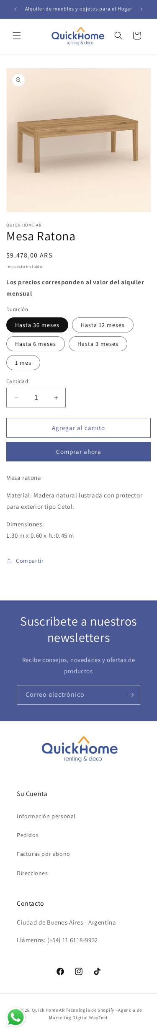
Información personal (46, 816)
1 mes (23, 362)
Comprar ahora (78, 452)
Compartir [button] (30, 560)
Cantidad (17, 381)
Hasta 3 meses (97, 344)
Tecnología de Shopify (90, 1010)
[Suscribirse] (130, 695)
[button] (17, 35)
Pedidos (28, 835)
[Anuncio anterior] (15, 9)
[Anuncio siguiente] (141, 9)
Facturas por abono (43, 854)
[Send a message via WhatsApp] (15, 1017)
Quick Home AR (48, 1010)
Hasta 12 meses (103, 325)
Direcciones (32, 873)
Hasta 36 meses (37, 325)
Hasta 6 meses (35, 344)
